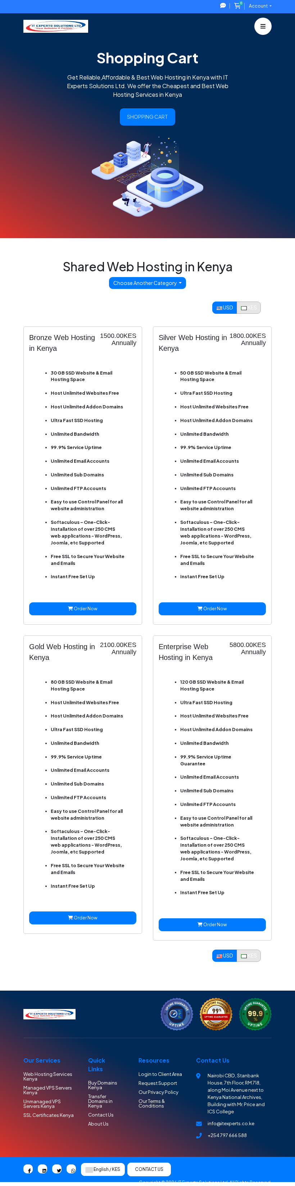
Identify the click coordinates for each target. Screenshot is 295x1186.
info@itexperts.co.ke (231, 1123)
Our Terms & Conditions (152, 1103)
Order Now (85, 608)
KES (252, 307)
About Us (98, 1124)
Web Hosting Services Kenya (47, 1076)
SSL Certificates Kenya (48, 1115)
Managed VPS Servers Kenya (47, 1090)
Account (258, 6)
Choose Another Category (145, 283)
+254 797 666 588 (227, 1135)
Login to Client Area (160, 1074)
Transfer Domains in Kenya (100, 1101)
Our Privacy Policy (158, 1092)
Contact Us (101, 1115)
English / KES (106, 1169)
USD (227, 307)
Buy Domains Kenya (102, 1085)
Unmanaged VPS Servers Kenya (42, 1104)
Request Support (158, 1083)
